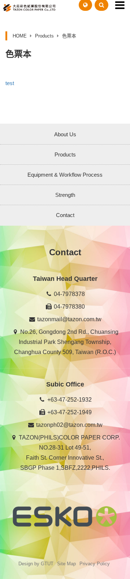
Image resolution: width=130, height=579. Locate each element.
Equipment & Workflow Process (65, 175)
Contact (65, 215)
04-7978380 (68, 307)
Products (65, 154)
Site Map (66, 563)
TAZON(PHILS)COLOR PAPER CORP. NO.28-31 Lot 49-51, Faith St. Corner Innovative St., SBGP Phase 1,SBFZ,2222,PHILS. (68, 452)
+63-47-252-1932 (69, 400)
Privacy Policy (94, 563)
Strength (65, 195)
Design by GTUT (35, 563)
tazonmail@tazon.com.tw (68, 319)
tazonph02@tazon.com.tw (69, 425)
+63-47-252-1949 (69, 412)
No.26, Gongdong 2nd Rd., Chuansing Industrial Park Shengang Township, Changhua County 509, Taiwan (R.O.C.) (66, 342)
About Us (65, 134)
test (9, 83)
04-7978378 (68, 294)
